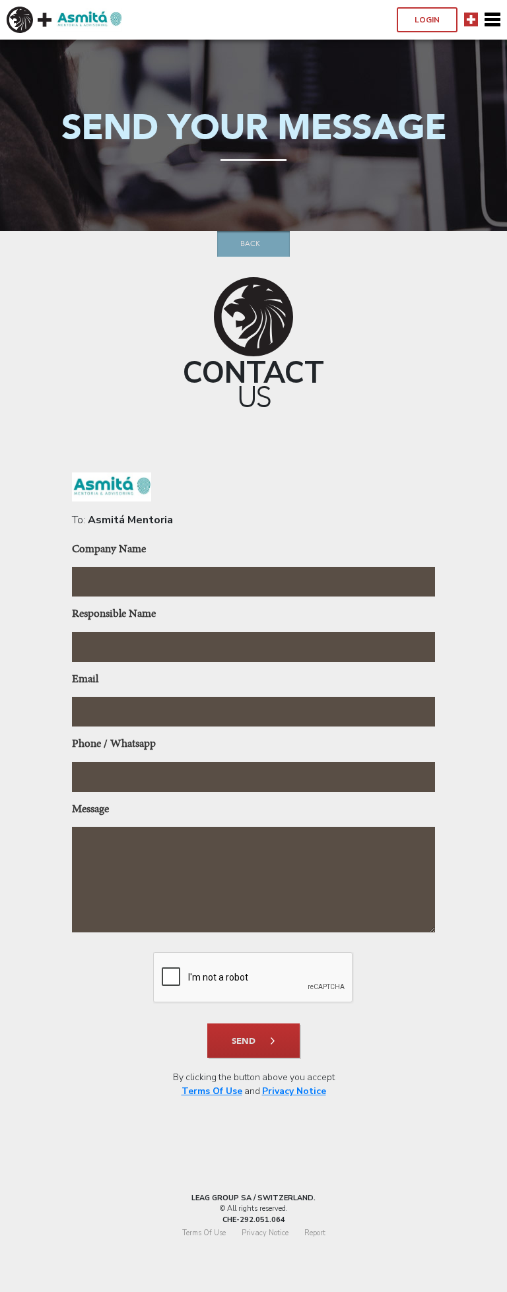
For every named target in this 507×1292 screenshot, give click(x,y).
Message (90, 810)
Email (85, 680)
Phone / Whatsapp (114, 744)
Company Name (109, 550)
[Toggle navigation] (492, 20)
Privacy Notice (294, 1091)
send (243, 1041)
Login (427, 20)
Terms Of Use (212, 1091)
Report (314, 1233)
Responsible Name (114, 614)
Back (250, 244)
